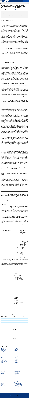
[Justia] (6, 1)
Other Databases (3, 381)
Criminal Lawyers (3, 351)
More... (2, 357)
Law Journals (16, 364)
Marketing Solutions (17, 381)
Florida (15, 375)
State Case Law (16, 373)
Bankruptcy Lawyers (3, 349)
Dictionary (15, 360)
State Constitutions (17, 371)
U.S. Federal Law (3, 370)
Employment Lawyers (4, 352)
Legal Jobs (2, 382)
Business (2, 359)
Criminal (15, 350)
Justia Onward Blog (17, 387)
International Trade (3, 364)
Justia (15, 393)
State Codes (16, 372)
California (15, 374)
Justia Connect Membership (18, 382)
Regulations (2, 373)
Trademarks (2, 387)
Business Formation (3, 360)
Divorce (15, 351)
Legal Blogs (2, 383)
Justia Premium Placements (18, 384)
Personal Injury (16, 356)
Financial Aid (16, 362)
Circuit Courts (3, 375)
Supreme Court (3, 374)
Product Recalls (3, 385)
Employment (2, 362)
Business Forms (3, 384)
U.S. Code (2, 372)
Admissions (16, 361)
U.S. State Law (16, 370)
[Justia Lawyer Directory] (18, 395)
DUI (15, 352)
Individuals (16, 348)
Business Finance (9, 9)
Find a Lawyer (3, 348)
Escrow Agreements (15, 9)
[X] (17, 395)
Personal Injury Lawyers (4, 356)
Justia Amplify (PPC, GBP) (17, 386)
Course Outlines (16, 363)
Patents (2, 386)
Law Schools (16, 359)
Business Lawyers (3, 350)
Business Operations (4, 361)
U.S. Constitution (3, 371)
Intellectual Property (4, 363)
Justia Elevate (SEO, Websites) (18, 385)
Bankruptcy (16, 349)
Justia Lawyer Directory (17, 383)
